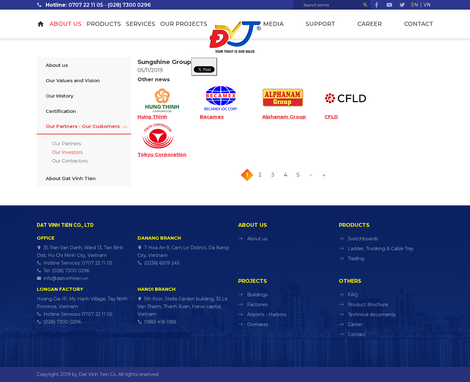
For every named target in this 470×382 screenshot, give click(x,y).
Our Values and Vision (73, 80)
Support (320, 24)
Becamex (212, 117)
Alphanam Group (284, 117)
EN (414, 5)
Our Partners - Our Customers (83, 126)
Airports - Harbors (266, 314)
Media (273, 24)
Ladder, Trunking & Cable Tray (381, 248)
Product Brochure (368, 304)
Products (104, 24)
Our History (60, 96)
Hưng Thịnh (152, 117)
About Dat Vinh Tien (71, 178)
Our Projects (183, 24)
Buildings (257, 295)
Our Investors (67, 152)
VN (427, 5)
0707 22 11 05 (85, 5)
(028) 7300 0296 (129, 5)
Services (140, 24)
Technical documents (372, 314)
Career (369, 24)
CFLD (331, 117)
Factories (257, 304)
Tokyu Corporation (161, 154)
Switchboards (363, 239)
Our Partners (66, 144)
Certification (61, 111)
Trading (356, 258)
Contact (418, 24)
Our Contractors (70, 161)
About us (66, 24)
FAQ (353, 295)
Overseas (257, 324)
